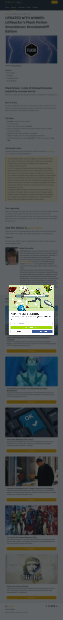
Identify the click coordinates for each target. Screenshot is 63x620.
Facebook (41, 332)
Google (19, 332)
